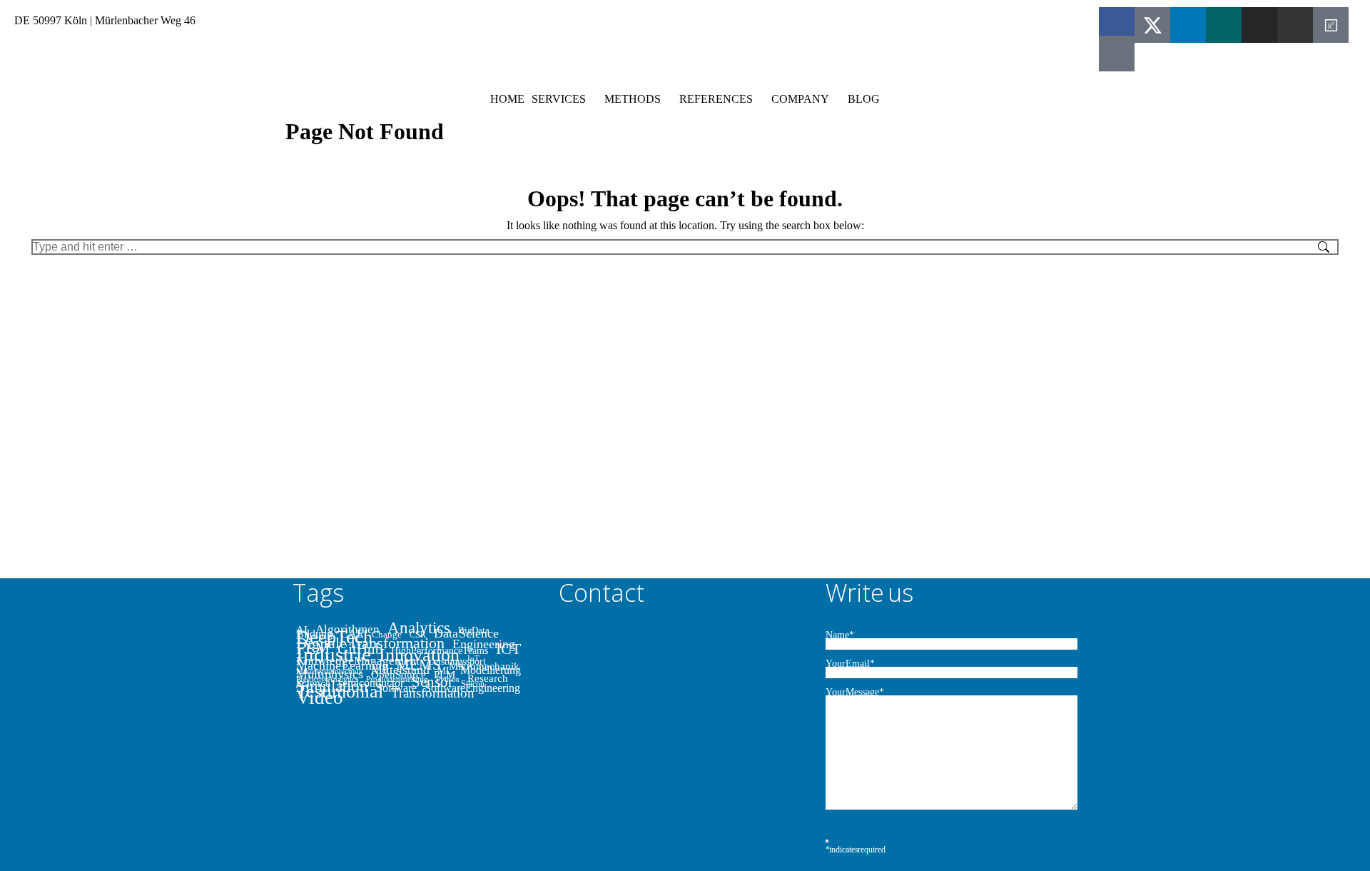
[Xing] (1224, 25)
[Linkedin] (1188, 25)
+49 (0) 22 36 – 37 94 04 (418, 20)
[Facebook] (1117, 25)
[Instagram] (1259, 25)
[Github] (1295, 25)
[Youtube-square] (1117, 53)
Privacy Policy (901, 20)
